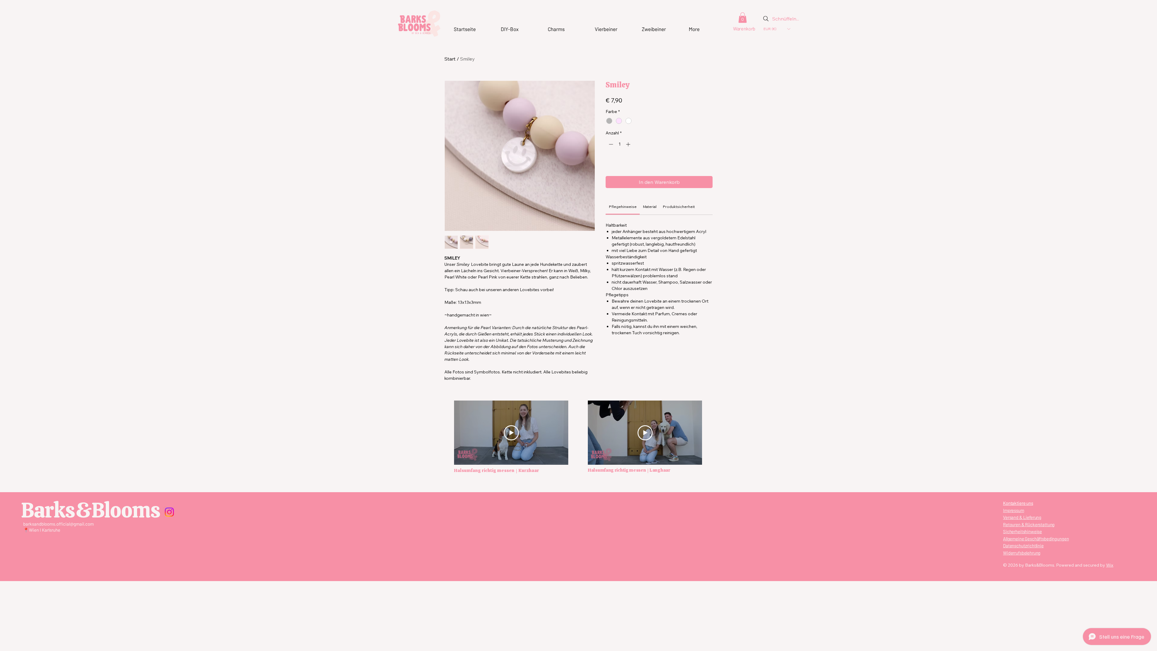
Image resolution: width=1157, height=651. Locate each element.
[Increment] (628, 144)
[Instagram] (169, 512)
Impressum (1013, 510)
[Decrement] (610, 144)
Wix (1109, 565)
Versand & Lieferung (1022, 517)
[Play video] (645, 432)
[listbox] (777, 29)
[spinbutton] (619, 144)
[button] (742, 17)
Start (450, 59)
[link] (623, 206)
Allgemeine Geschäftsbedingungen (1036, 538)
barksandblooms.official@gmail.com (58, 524)
